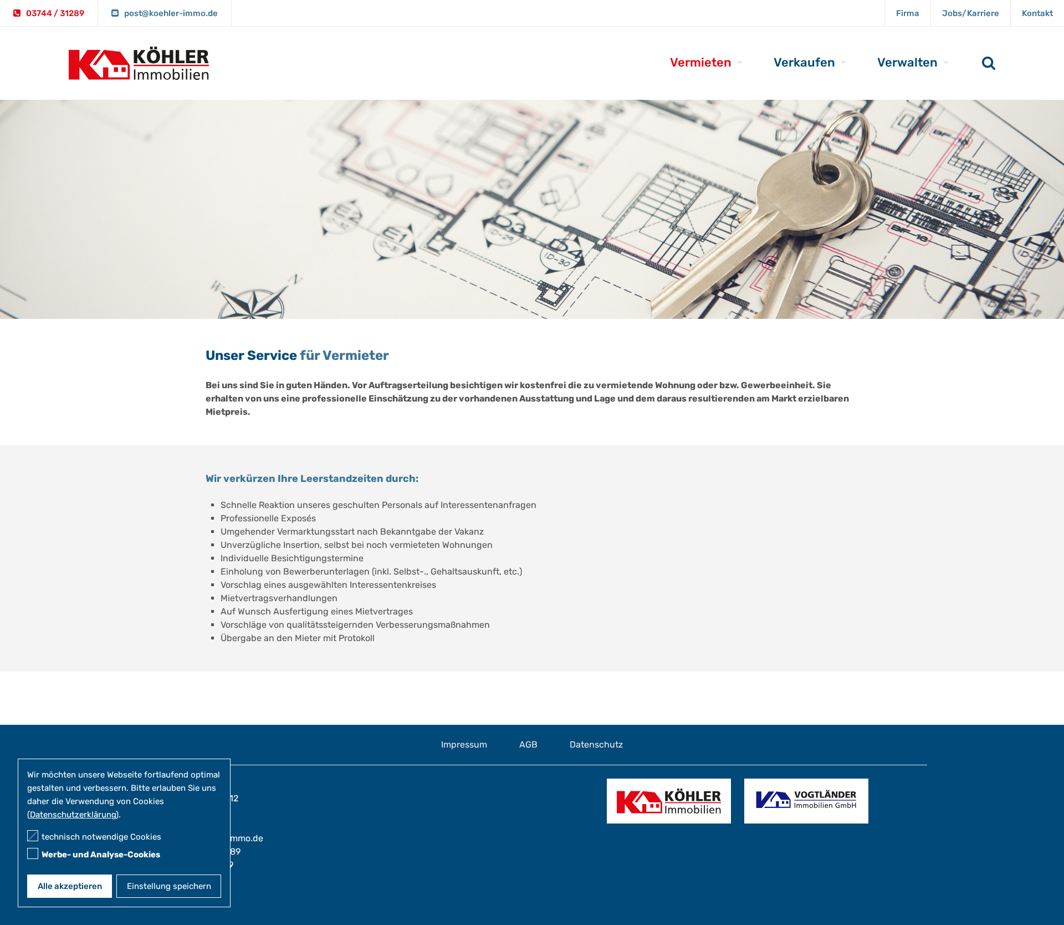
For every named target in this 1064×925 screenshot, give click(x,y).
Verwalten (907, 62)
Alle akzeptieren (70, 886)
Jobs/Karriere (970, 13)
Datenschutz (596, 744)
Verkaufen (804, 62)
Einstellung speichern (169, 886)
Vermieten (701, 62)
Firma (907, 13)
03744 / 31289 (55, 13)
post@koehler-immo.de (171, 13)
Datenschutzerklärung (73, 815)
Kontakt (1037, 13)
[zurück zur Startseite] (139, 73)
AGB (528, 744)
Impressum (464, 744)
